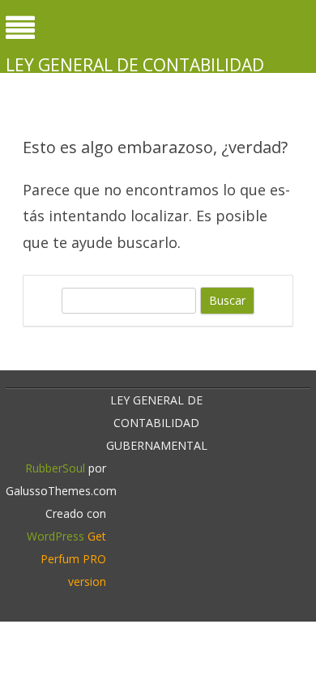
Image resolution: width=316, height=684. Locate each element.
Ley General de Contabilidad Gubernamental (135, 76)
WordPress (55, 536)
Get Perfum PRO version (73, 558)
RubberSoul (55, 468)
